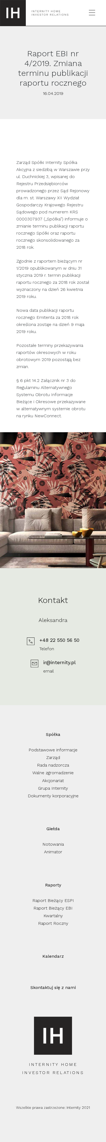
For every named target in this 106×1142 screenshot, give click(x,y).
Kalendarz (53, 956)
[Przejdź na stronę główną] (13, 13)
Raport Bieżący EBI (53, 908)
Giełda (53, 828)
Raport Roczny (53, 923)
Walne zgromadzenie (53, 772)
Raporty (53, 885)
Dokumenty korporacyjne (53, 795)
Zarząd (53, 757)
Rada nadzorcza (53, 765)
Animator (53, 851)
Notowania (53, 844)
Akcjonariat (53, 780)
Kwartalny (53, 915)
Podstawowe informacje (53, 749)
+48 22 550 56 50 (59, 640)
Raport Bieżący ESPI (53, 900)
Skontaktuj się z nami (53, 987)
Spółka (53, 734)
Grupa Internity (53, 788)
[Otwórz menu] (92, 13)
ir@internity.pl (59, 662)
